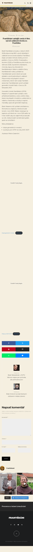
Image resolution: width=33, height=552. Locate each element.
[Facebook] (11, 525)
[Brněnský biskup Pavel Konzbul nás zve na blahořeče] (8, 484)
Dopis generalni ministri (8, 233)
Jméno (4, 438)
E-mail (4, 446)
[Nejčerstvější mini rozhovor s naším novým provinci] (25, 484)
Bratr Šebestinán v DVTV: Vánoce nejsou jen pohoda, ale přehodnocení (16, 376)
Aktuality (12, 35)
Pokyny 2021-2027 (7, 333)
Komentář (5, 417)
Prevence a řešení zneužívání (14, 506)
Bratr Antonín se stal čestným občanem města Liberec (16, 394)
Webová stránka (22, 446)
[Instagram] (14, 525)
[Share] (9, 343)
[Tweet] (22, 343)
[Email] (22, 349)
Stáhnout (18, 233)
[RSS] (22, 525)
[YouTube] (18, 525)
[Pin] (9, 349)
